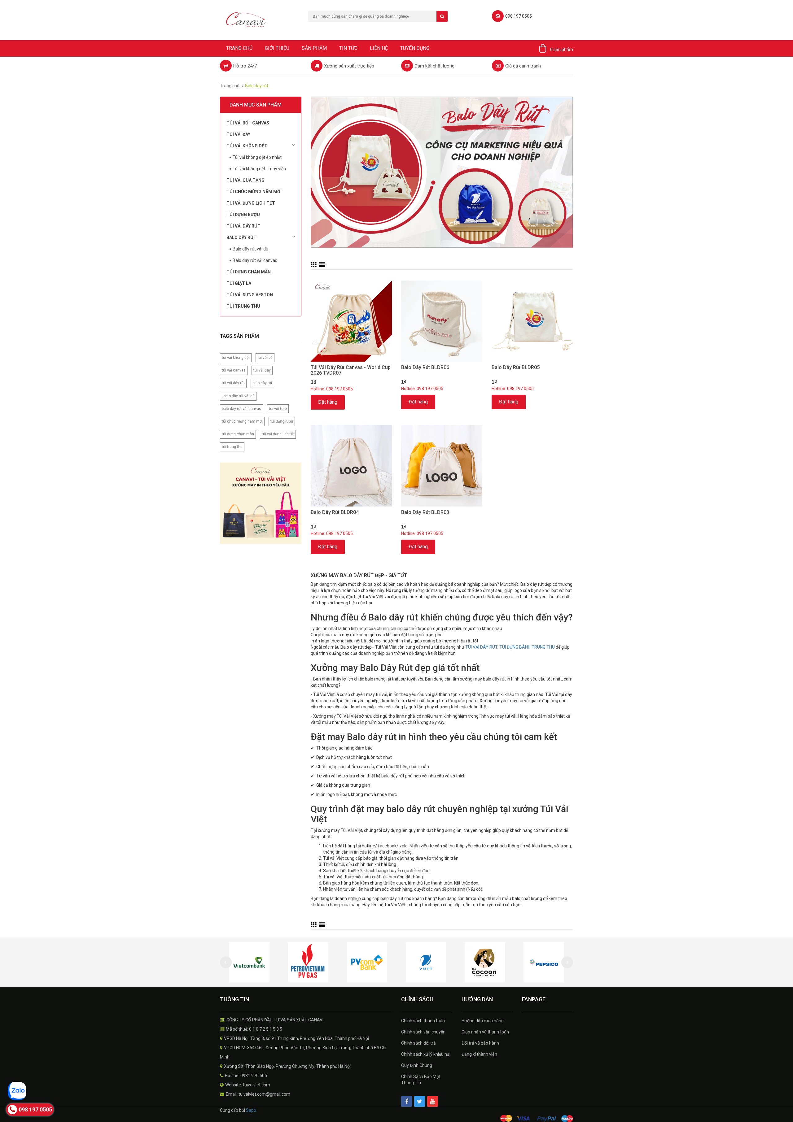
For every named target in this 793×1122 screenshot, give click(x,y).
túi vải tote (278, 409)
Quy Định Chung (416, 1065)
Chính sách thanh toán (423, 1020)
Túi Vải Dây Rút (243, 226)
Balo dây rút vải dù (250, 248)
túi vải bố (265, 357)
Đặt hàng (327, 402)
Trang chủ (239, 48)
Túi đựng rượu (243, 214)
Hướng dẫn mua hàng (483, 1020)
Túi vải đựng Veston (249, 294)
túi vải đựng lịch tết (278, 434)
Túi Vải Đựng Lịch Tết (250, 203)
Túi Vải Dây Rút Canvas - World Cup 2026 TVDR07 (351, 370)
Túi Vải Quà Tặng (245, 180)
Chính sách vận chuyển (423, 1031)
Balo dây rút (241, 237)
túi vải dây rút (233, 383)
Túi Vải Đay (238, 134)
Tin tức (348, 48)
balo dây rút (262, 383)
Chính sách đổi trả (418, 1043)
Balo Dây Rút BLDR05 (516, 367)
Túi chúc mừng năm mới (254, 191)
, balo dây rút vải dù (238, 396)
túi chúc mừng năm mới (242, 421)
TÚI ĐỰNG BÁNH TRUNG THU (527, 647)
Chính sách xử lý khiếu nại (425, 1054)
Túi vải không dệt (246, 145)
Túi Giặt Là (238, 283)
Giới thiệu (277, 48)
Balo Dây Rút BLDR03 (425, 512)
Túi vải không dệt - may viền (259, 168)
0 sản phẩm (561, 49)
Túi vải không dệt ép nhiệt (257, 157)
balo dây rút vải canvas (241, 409)
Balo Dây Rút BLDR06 (425, 367)
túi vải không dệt (236, 357)
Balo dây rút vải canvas (255, 260)
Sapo (251, 1110)
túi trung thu (232, 447)
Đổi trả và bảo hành (480, 1043)
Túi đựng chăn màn (248, 271)
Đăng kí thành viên (479, 1054)
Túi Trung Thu (243, 306)
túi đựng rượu (281, 421)
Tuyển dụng (414, 48)
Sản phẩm (314, 48)
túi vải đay (262, 370)
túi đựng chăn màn (238, 434)
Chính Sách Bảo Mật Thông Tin (420, 1079)
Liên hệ (379, 48)
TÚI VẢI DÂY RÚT (481, 647)
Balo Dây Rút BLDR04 (335, 512)
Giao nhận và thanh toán (485, 1031)
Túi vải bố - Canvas (247, 122)
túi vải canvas (234, 370)
